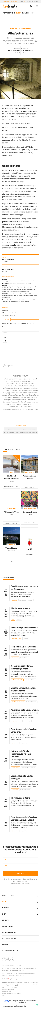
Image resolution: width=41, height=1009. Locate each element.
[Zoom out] (5, 337)
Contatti (5, 920)
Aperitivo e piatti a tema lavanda (24, 709)
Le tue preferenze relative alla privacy (22, 1001)
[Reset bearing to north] (5, 340)
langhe (10, 6)
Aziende (5, 945)
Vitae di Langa (11, 548)
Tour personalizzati (10, 951)
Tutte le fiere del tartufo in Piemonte (26, 432)
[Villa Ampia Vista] (11, 500)
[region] (20, 349)
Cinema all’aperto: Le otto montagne (22, 777)
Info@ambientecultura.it (9, 313)
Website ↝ (5, 310)
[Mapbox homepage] (8, 365)
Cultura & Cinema (18, 1)
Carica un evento (32, 1)
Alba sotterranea (9, 432)
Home (4, 1)
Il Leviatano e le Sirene (20, 608)
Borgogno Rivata (30, 512)
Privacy (19, 965)
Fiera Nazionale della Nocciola (23, 646)
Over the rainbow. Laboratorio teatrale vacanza (23, 689)
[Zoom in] (5, 334)
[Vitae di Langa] (11, 536)
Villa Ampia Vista (11, 512)
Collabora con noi (9, 938)
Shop (32, 13)
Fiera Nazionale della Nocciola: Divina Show (24, 730)
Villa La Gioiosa (29, 476)
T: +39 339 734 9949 (30, 410)
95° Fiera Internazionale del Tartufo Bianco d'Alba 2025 (20, 429)
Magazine (25, 13)
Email (5, 865)
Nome (6, 859)
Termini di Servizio (12, 975)
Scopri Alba (29, 554)
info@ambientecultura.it (12, 410)
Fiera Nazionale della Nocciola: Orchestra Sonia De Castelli (24, 818)
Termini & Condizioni (8, 965)
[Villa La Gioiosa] (29, 463)
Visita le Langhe (9, 13)
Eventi (9, 1)
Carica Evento (7, 926)
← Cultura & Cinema (20, 425)
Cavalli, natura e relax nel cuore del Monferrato (24, 587)
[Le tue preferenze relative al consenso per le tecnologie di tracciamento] (37, 1005)
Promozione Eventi (9, 932)
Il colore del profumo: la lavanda (24, 627)
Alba (29, 548)
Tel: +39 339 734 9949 (8, 315)
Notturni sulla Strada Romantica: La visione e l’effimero (21, 754)
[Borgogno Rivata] (29, 500)
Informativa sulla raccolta (14, 1006)
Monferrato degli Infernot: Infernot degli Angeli (22, 667)
